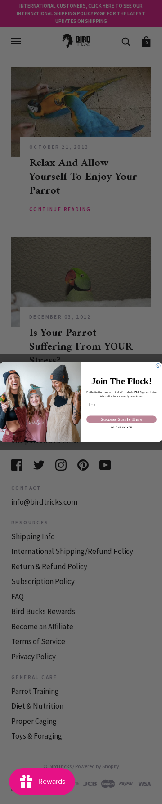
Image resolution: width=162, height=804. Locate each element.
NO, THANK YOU (122, 427)
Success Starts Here (122, 419)
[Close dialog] (158, 365)
